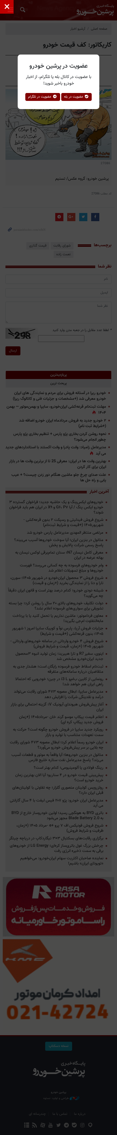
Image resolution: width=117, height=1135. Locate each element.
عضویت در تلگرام (40, 97)
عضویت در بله (74, 97)
